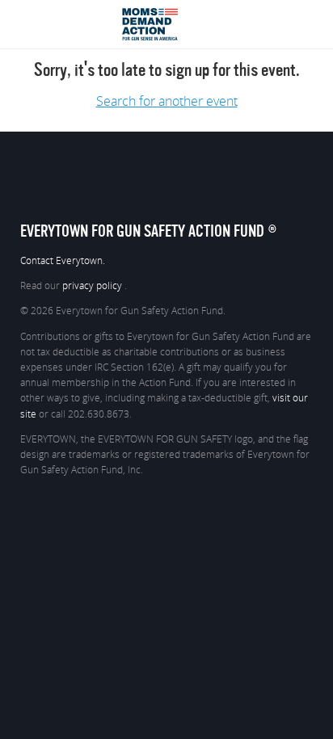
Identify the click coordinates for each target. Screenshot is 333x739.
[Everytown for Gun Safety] (166, 13)
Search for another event (167, 101)
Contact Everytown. (62, 261)
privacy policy (93, 286)
